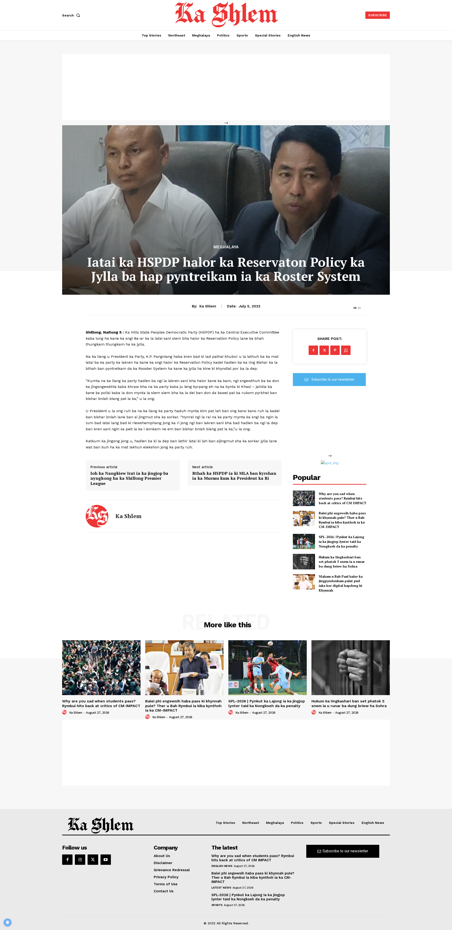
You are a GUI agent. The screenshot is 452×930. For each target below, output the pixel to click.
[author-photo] (65, 712)
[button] (72, 15)
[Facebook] (313, 350)
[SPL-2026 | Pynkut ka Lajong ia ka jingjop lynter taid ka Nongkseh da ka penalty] (304, 541)
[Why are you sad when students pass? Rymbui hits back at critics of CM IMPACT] (304, 498)
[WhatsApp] (346, 350)
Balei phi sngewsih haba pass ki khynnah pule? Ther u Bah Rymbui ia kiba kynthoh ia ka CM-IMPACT (342, 520)
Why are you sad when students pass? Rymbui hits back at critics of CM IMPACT (342, 498)
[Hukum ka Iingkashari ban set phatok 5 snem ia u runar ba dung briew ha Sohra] (304, 561)
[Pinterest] (335, 350)
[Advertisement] (226, 87)
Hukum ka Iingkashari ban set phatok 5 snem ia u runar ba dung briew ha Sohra (342, 561)
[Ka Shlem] (97, 516)
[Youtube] (106, 859)
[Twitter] (324, 350)
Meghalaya (226, 247)
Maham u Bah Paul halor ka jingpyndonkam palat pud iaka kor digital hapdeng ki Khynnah (341, 583)
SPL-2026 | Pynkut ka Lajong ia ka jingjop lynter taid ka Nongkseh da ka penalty (341, 541)
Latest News (221, 887)
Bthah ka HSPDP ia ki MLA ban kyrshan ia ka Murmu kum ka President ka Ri (234, 476)
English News (221, 866)
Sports (216, 905)
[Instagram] (80, 859)
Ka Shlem (207, 306)
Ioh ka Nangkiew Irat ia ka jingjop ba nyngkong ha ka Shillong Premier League (129, 478)
